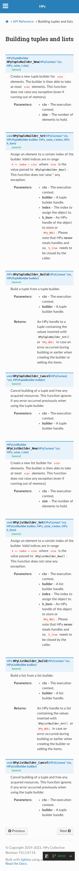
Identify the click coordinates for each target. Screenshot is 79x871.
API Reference (23, 21)
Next (64, 831)
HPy (42, 6)
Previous (18, 831)
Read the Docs (16, 863)
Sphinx (26, 859)
